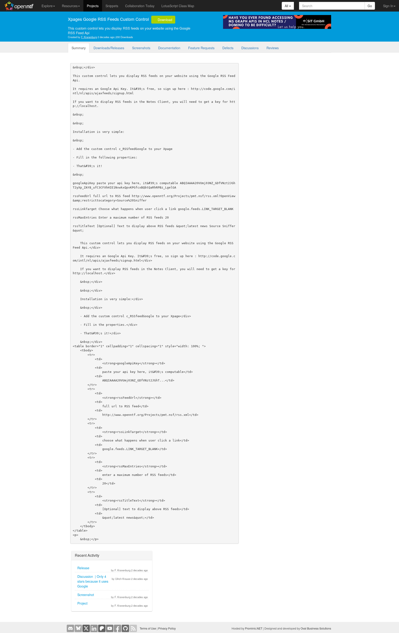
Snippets (112, 5)
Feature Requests (201, 48)
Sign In (388, 5)
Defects (227, 48)
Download (164, 19)
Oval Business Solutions (316, 628)
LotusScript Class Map (177, 5)
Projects (93, 5)
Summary (79, 48)
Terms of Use (148, 628)
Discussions (250, 48)
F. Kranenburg (89, 37)
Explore (47, 5)
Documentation (169, 48)
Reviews (272, 48)
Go (370, 5)
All (287, 5)
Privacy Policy (167, 628)
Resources (70, 5)
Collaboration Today (139, 5)
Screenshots (141, 48)
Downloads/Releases (109, 48)
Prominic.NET (253, 628)
